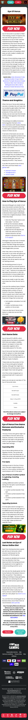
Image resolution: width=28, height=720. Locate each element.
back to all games (20, 632)
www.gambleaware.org (13, 690)
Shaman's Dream (10, 171)
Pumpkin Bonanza (14, 81)
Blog (24, 654)
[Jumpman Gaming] (14, 648)
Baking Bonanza (10, 85)
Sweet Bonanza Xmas (17, 87)
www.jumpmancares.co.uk (14, 691)
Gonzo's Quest (9, 174)
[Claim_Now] (14, 320)
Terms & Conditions (7, 654)
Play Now (8, 632)
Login (10, 2)
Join (18, 2)
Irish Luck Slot (16, 603)
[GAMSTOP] (20, 672)
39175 (12, 700)
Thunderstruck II (10, 173)
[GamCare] (7, 673)
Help (20, 652)
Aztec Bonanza (15, 77)
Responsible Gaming (12, 652)
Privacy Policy (18, 654)
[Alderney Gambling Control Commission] (14, 682)
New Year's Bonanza (17, 83)
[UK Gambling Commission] (10, 677)
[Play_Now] (14, 19)
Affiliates (14, 656)
